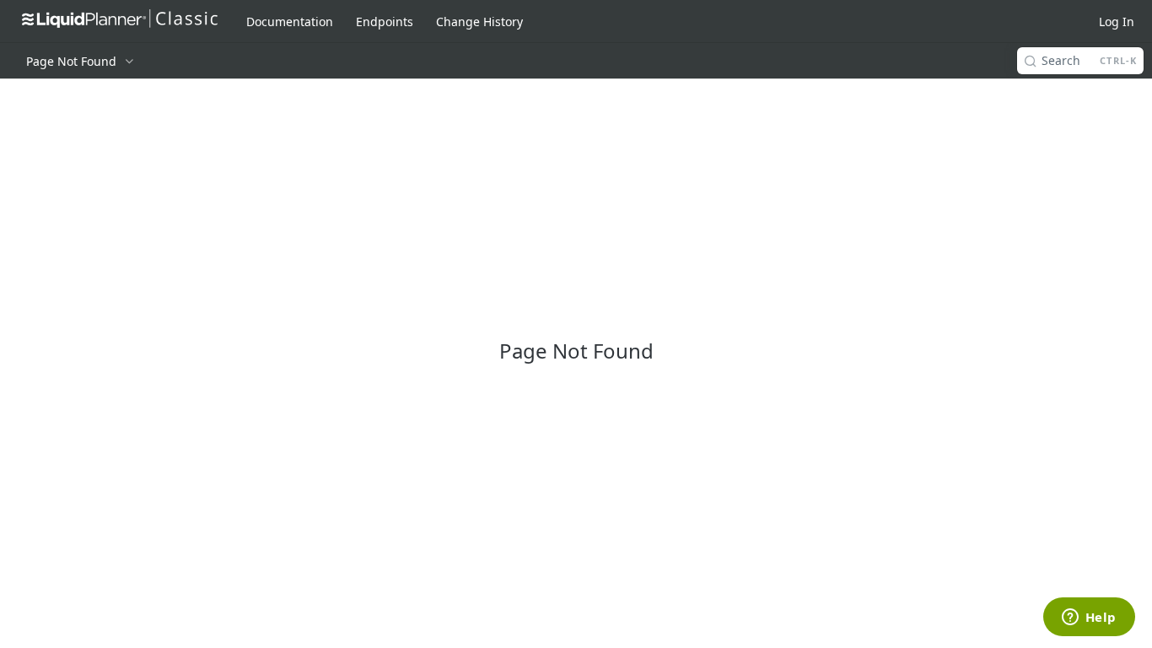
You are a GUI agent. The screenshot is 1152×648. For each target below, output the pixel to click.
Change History (479, 22)
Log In (1116, 22)
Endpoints (384, 22)
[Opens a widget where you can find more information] (1088, 618)
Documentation (289, 22)
